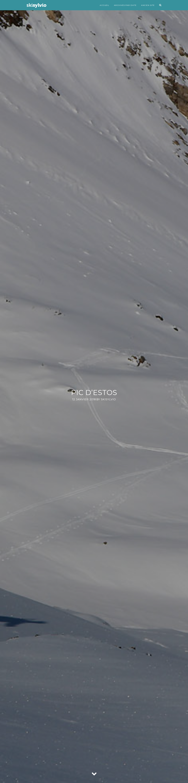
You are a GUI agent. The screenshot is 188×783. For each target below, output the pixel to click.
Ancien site (148, 5)
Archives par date (125, 5)
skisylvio (108, 399)
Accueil (104, 5)
